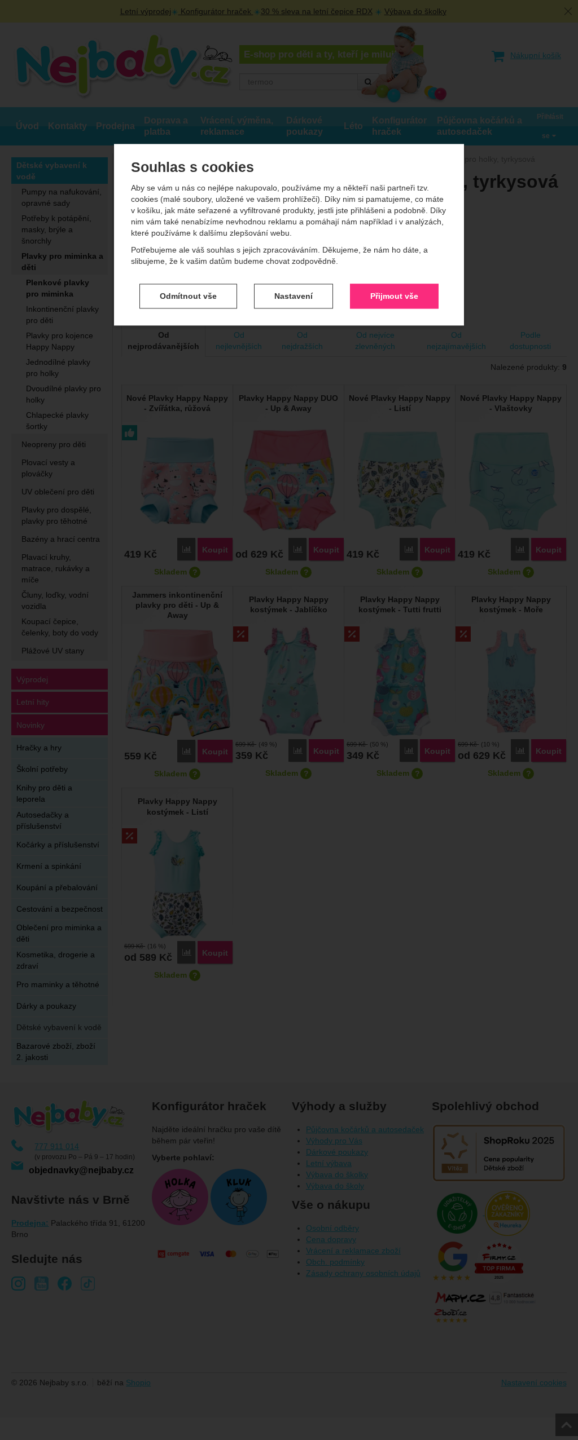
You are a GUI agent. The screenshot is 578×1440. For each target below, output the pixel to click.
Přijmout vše (394, 296)
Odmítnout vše (188, 296)
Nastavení (293, 296)
